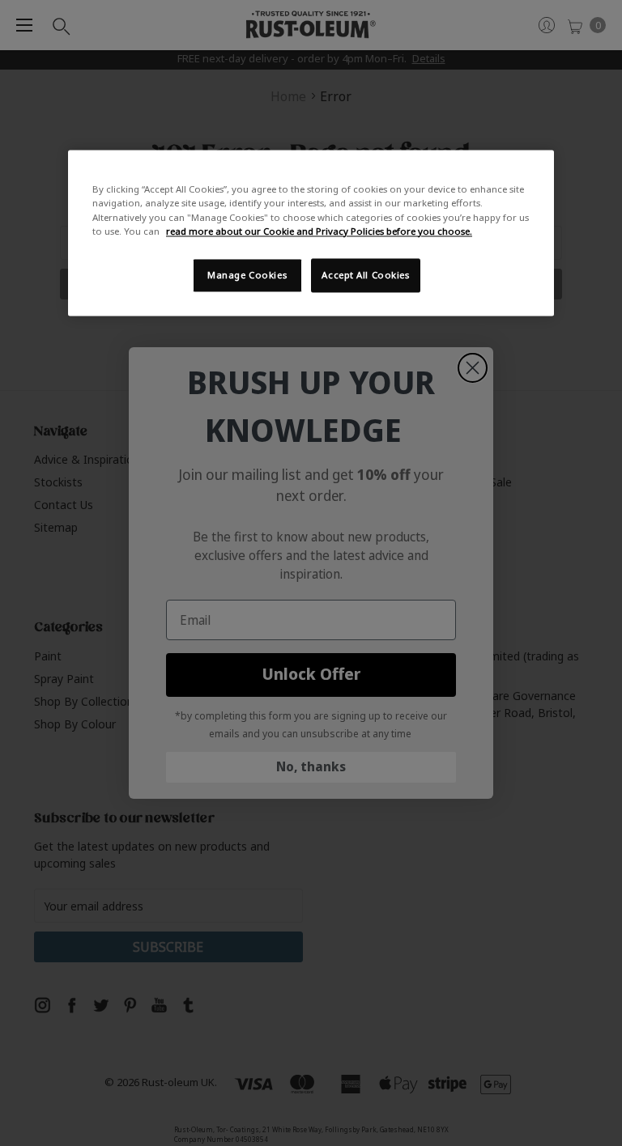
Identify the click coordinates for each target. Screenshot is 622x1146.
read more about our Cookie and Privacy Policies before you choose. (319, 231)
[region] (311, 233)
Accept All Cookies (365, 275)
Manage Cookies (247, 275)
